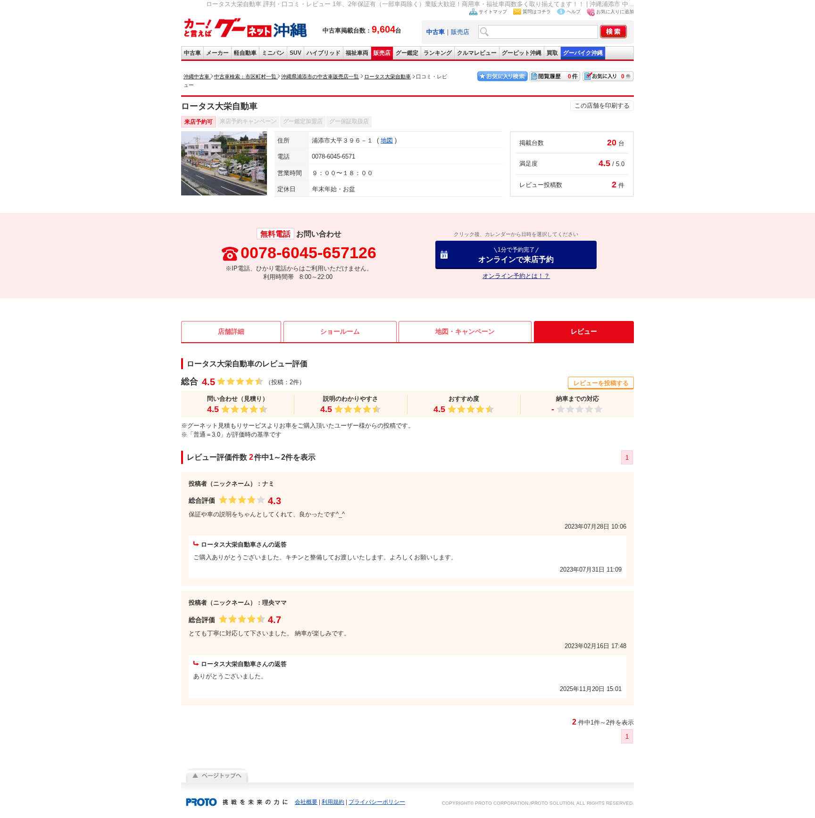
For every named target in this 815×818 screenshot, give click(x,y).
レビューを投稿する (601, 383)
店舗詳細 (231, 331)
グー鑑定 (407, 53)
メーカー (217, 53)
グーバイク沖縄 (583, 53)
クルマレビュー (477, 53)
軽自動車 (245, 53)
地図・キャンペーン (465, 331)
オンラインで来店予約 (516, 254)
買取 (552, 53)
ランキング (438, 53)
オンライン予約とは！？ (516, 275)
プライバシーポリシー (377, 802)
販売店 (460, 31)
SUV (295, 53)
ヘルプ (573, 11)
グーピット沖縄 (521, 53)
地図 (387, 140)
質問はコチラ (537, 11)
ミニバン (273, 53)
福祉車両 (357, 53)
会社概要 (306, 802)
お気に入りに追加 (615, 11)
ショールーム (340, 331)
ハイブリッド (324, 53)
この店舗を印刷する (602, 105)
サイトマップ (493, 11)
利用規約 (333, 802)
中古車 (192, 53)
